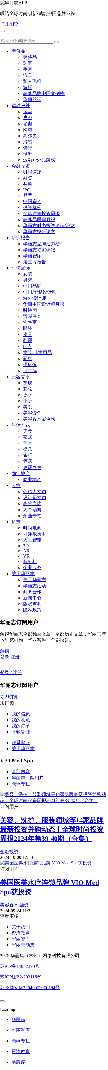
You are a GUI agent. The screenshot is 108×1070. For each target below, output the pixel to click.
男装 (27, 280)
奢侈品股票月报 (39, 219)
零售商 (30, 322)
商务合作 (32, 591)
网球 (27, 129)
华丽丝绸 (32, 99)
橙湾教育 (21, 932)
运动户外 (21, 105)
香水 (27, 394)
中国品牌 (32, 286)
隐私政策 (32, 609)
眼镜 (27, 328)
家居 (27, 437)
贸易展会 (32, 316)
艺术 (27, 443)
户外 (27, 117)
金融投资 (21, 166)
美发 (27, 406)
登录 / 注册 (11, 672)
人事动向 (32, 509)
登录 (4, 656)
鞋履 (27, 340)
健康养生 (32, 467)
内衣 (27, 346)
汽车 (27, 75)
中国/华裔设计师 (39, 292)
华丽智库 (32, 255)
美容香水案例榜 (39, 419)
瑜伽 (27, 123)
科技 (16, 521)
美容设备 (32, 412)
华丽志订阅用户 (28, 777)
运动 (27, 111)
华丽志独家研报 (39, 249)
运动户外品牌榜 (39, 159)
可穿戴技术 (34, 533)
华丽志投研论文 (39, 231)
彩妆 (27, 388)
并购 (27, 184)
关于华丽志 (23, 573)
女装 (27, 273)
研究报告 (21, 237)
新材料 (30, 561)
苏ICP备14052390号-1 (21, 966)
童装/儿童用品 (37, 352)
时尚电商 (32, 527)
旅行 (27, 455)
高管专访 (32, 503)
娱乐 (27, 449)
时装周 (30, 310)
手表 (27, 69)
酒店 (27, 461)
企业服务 (32, 567)
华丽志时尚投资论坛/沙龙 (49, 225)
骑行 (27, 147)
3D (26, 545)
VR (26, 556)
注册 (15, 656)
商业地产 (21, 473)
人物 (16, 485)
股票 (27, 195)
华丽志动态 (23, 944)
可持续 (30, 370)
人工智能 (32, 539)
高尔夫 (30, 135)
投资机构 (32, 207)
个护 (27, 400)
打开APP (9, 24)
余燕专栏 (32, 515)
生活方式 (21, 425)
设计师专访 (34, 497)
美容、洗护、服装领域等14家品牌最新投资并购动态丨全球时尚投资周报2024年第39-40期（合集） (52, 829)
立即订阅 (9, 697)
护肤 (27, 382)
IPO (27, 189)
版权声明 (32, 603)
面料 (27, 358)
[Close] (2, 1001)
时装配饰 (21, 267)
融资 (27, 178)
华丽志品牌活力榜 (41, 243)
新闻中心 (32, 597)
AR (26, 550)
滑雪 (27, 141)
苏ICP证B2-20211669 (20, 976)
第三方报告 (34, 261)
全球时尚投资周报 (41, 213)
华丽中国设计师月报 (44, 304)
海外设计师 (34, 298)
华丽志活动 (34, 585)
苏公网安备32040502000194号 (30, 987)
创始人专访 (34, 491)
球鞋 (27, 153)
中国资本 (32, 201)
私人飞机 (32, 81)
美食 (27, 431)
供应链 (30, 364)
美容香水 (21, 376)
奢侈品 (18, 51)
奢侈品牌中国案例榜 (44, 93)
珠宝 (27, 63)
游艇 (27, 87)
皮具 (27, 334)
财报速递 (32, 172)
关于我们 (21, 926)
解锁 (4, 650)
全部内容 (21, 771)
